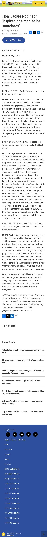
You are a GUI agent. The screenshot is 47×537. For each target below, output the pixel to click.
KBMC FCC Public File (12, 474)
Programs (8, 449)
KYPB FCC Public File (12, 484)
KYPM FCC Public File (12, 503)
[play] (3, 534)
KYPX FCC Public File (12, 518)
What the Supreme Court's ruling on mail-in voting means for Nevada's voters (23, 371)
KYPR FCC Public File (12, 508)
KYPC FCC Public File (12, 489)
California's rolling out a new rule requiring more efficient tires (22, 402)
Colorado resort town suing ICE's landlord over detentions (21, 381)
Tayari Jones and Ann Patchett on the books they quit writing (22, 412)
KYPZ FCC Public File (12, 523)
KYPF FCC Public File (12, 493)
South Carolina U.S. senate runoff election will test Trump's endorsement (23, 392)
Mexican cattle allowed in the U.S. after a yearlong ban (23, 361)
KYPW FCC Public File (12, 513)
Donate (40, 3)
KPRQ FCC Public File (12, 479)
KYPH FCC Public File (12, 498)
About (7, 459)
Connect (8, 464)
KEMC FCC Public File (12, 469)
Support (7, 454)
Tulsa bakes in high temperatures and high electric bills (23, 351)
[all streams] (44, 534)
